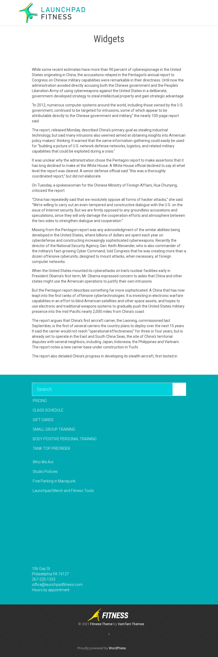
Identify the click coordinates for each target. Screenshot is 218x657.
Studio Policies (45, 471)
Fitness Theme (101, 624)
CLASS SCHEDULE (48, 410)
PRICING (40, 401)
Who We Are (43, 462)
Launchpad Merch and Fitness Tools (63, 491)
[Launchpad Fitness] (52, 12)
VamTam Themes (131, 624)
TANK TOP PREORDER (51, 448)
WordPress (117, 648)
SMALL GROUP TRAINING (54, 429)
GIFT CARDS (43, 420)
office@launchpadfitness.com (57, 584)
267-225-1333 (43, 579)
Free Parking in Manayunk (54, 481)
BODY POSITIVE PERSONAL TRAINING (65, 439)
